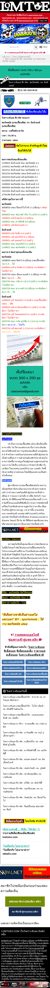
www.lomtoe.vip (8, 18)
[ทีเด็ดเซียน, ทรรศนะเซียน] (25, 412)
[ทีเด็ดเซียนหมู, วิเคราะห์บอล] (25, 530)
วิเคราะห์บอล (28, 941)
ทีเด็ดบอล (39, 959)
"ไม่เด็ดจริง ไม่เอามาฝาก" (16, 846)
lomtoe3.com (6, 941)
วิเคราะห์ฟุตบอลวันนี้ (21, 57)
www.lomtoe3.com (25, 21)
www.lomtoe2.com (40, 18)
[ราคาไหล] (25, 350)
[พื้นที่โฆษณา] (25, 381)
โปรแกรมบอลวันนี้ (36, 948)
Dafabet (10, 145)
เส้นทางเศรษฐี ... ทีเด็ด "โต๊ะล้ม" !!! (21, 829)
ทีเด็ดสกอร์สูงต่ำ (14, 821)
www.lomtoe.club (35, 15)
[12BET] (23, 985)
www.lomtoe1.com (24, 18)
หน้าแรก (6, 57)
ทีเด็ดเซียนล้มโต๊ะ (14, 111)
